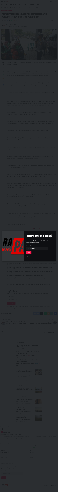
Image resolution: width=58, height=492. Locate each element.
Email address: (30, 246)
